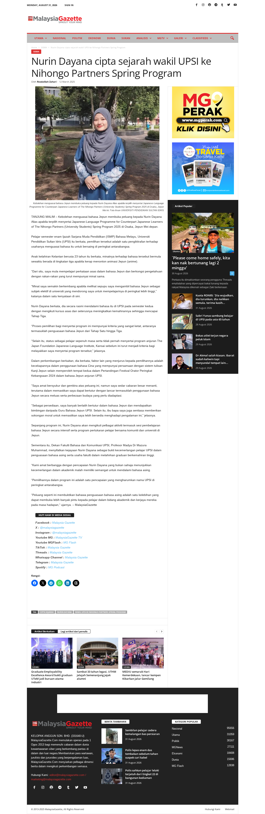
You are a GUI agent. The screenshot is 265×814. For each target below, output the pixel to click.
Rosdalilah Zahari (47, 81)
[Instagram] (203, 5)
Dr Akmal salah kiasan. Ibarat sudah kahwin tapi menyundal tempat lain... (215, 359)
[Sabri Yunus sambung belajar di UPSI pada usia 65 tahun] (182, 321)
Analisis (142, 38)
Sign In (69, 5)
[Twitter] (228, 5)
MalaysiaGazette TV (68, 537)
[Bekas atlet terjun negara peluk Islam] (182, 341)
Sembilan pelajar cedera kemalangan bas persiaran (142, 732)
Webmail (229, 809)
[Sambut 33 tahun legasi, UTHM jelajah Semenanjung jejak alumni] (97, 653)
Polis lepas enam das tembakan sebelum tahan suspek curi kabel (141, 753)
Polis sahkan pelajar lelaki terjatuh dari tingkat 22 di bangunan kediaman (142, 774)
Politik (77, 38)
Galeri (178, 38)
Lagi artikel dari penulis (74, 631)
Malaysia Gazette (63, 522)
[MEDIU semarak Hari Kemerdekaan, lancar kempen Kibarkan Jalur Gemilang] (143, 653)
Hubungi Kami (212, 809)
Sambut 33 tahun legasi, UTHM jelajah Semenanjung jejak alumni (96, 675)
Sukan (126, 38)
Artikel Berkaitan (44, 631)
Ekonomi (94, 38)
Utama (38, 38)
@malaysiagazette (52, 527)
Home (34, 47)
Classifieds (200, 38)
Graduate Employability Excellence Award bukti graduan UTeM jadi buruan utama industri (51, 677)
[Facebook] (196, 5)
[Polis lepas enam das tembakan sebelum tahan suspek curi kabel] (111, 756)
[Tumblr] (222, 5)
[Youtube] (235, 5)
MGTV (161, 38)
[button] (232, 38)
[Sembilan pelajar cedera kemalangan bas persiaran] (111, 736)
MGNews (177, 747)
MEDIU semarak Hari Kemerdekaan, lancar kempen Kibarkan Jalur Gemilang (141, 675)
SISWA (44, 47)
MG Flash (69, 542)
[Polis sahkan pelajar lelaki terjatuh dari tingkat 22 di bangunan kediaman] (111, 776)
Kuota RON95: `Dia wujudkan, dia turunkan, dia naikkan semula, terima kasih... (215, 299)
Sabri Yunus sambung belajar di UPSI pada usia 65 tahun (214, 317)
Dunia (111, 38)
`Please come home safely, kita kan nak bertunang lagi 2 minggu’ (201, 263)
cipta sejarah (47, 612)
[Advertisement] (97, 600)
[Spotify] (209, 5)
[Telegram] (215, 5)
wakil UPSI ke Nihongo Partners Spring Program (100, 612)
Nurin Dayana (64, 612)
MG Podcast (56, 567)
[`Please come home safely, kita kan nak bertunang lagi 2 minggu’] (203, 233)
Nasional (59, 38)
